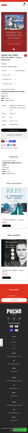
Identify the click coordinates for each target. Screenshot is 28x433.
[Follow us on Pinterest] (14, 145)
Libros (14, 345)
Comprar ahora (14, 130)
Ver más (6, 225)
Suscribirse (14, 300)
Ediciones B (12, 113)
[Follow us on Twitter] (11, 145)
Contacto (14, 348)
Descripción (13, 157)
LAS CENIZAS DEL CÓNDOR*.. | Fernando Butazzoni (12, 271)
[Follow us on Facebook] (8, 145)
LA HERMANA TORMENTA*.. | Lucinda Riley (13, 220)
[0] (24, 5)
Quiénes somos (14, 342)
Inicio (14, 339)
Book (11, 117)
